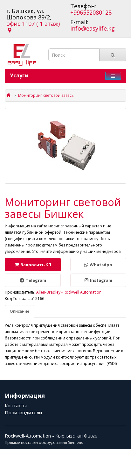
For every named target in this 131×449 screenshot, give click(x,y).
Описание (19, 311)
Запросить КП (35, 264)
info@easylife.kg (92, 28)
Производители (23, 412)
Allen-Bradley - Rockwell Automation (68, 292)
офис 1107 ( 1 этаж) (33, 27)
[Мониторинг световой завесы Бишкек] (65, 146)
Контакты (16, 405)
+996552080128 (91, 12)
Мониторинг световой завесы (46, 95)
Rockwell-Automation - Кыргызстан (44, 435)
